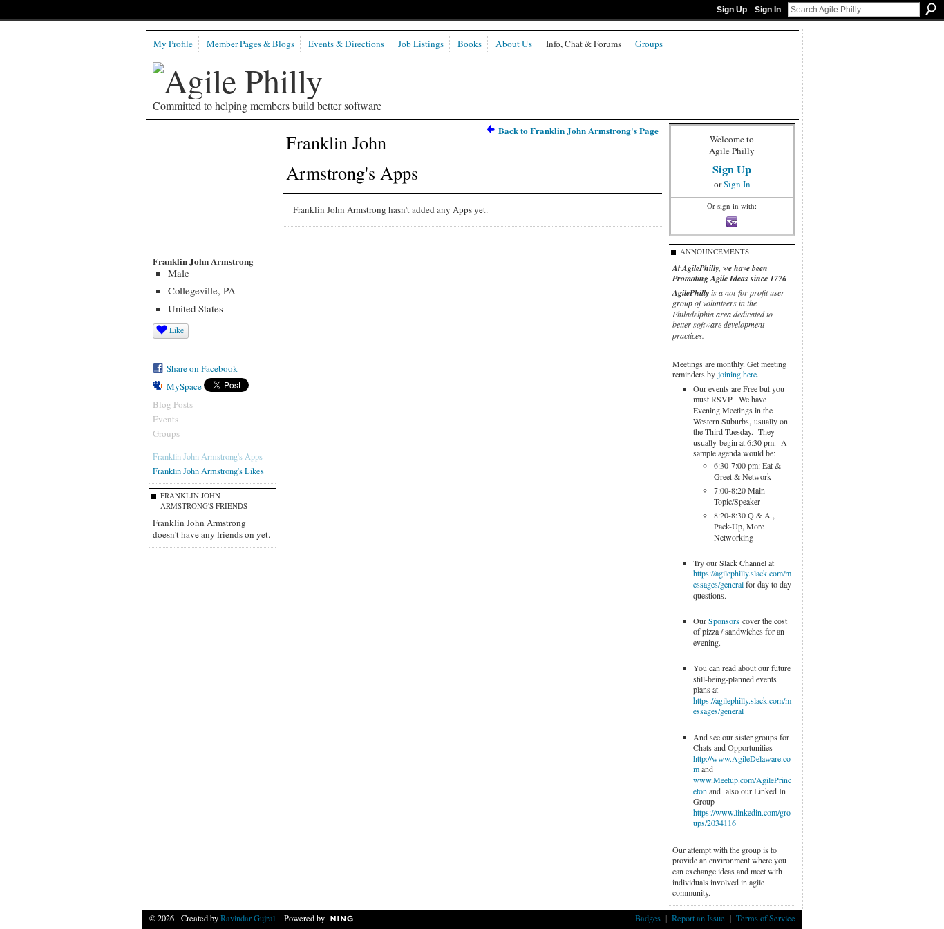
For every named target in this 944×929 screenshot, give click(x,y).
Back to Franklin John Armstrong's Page (578, 130)
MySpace (184, 386)
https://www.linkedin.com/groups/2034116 (742, 818)
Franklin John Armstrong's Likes (208, 470)
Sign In (768, 10)
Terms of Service (765, 917)
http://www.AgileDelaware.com (742, 764)
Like (176, 329)
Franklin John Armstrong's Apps (208, 456)
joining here (737, 373)
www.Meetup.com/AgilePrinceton (742, 785)
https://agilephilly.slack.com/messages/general (742, 578)
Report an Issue (698, 917)
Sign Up (732, 10)
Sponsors (723, 620)
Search (930, 9)
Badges (648, 917)
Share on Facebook (202, 368)
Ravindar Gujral (247, 917)
